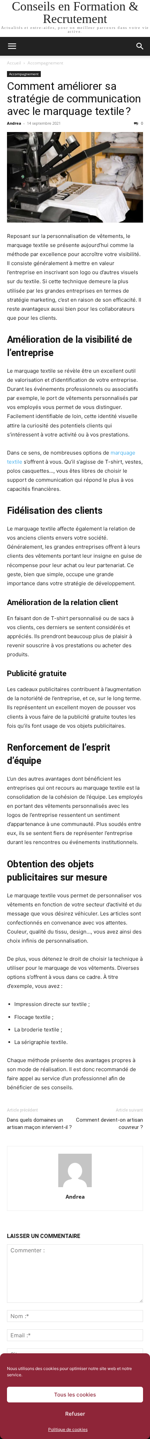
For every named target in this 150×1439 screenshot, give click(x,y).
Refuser (75, 1413)
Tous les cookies (75, 1394)
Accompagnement (45, 63)
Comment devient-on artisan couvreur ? (109, 1123)
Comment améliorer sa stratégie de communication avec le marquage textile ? (74, 98)
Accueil (14, 63)
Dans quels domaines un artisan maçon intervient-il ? (39, 1123)
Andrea (14, 123)
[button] (12, 46)
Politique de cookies (68, 1429)
